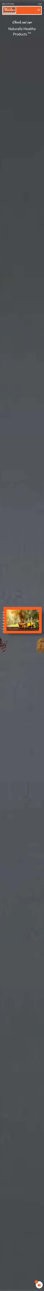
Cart (40, 4)
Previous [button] (9, 619)
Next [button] (36, 619)
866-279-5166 (8, 4)
